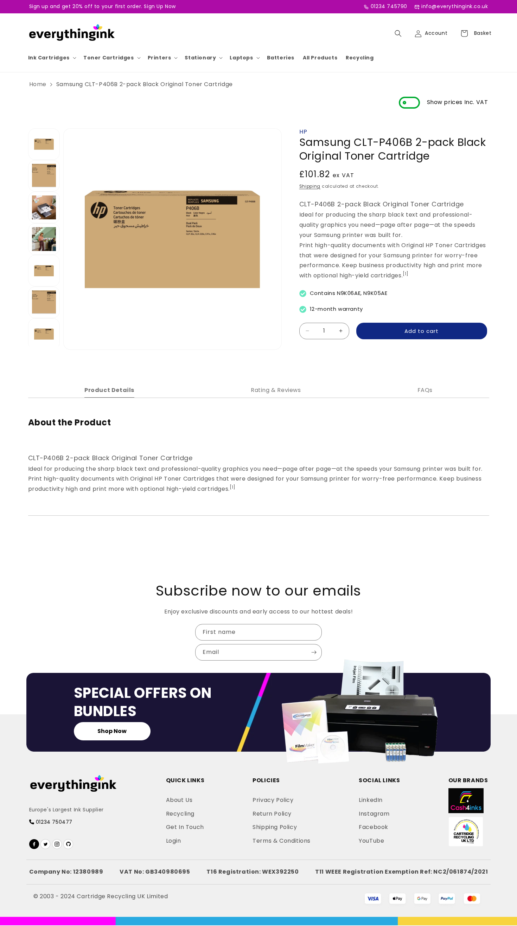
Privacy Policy (273, 800)
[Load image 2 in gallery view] (44, 176)
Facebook (373, 827)
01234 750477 (53, 821)
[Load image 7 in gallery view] (44, 334)
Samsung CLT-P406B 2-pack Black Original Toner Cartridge (144, 84)
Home (37, 84)
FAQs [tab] (425, 390)
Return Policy (272, 814)
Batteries (280, 57)
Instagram (374, 814)
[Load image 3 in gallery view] (44, 207)
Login (173, 841)
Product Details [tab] (109, 390)
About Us (179, 800)
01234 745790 (389, 6)
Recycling (360, 57)
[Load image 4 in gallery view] (44, 239)
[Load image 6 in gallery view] (44, 302)
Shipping (310, 186)
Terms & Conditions (282, 841)
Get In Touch (185, 827)
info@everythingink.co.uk (454, 6)
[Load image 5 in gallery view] (44, 271)
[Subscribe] (313, 652)
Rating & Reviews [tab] (276, 390)
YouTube (371, 841)
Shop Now (112, 731)
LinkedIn (371, 800)
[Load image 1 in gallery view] (44, 144)
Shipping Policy (275, 827)
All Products (320, 57)
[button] (51, 57)
